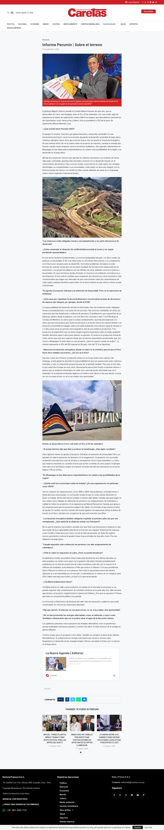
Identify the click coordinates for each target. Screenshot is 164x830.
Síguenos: (117, 788)
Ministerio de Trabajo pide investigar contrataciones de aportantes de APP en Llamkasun (54, 740)
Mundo (46, 24)
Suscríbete (148, 11)
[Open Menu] (12, 13)
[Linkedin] (150, 2)
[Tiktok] (156, 2)
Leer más (148, 827)
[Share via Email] (84, 699)
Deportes (134, 24)
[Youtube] (153, 2)
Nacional (22, 24)
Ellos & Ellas (109, 24)
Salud (123, 24)
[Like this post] (61, 699)
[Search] (8, 13)
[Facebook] (142, 2)
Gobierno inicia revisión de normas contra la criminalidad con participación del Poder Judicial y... (109, 740)
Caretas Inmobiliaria (90, 24)
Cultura (56, 24)
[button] (46, 734)
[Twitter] (145, 2)
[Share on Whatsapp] (78, 699)
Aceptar (137, 827)
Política (10, 24)
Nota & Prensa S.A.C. (14, 777)
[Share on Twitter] (72, 699)
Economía (34, 24)
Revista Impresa (14, 28)
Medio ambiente (70, 24)
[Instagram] (148, 2)
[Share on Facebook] (67, 699)
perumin (47, 689)
